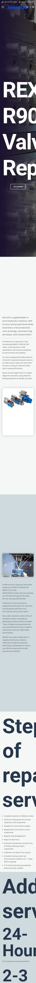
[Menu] (2, 7)
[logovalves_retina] (18, 7)
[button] (29, 7)
